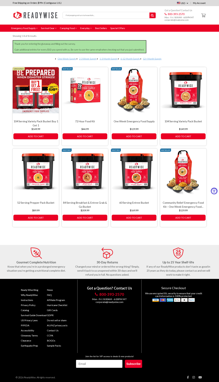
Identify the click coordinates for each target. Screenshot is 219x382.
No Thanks (136, 214)
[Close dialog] (158, 160)
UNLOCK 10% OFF (136, 206)
